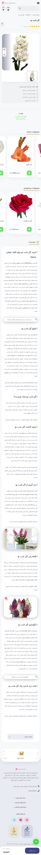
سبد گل (35, 474)
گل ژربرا (14, 386)
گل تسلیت (12, 298)
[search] (19, 8)
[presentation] (39, 755)
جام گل (23, 474)
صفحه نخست (35, 15)
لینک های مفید (20, 798)
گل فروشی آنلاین (11, 301)
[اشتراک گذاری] (4, 54)
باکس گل (29, 474)
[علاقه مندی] (4, 49)
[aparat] (27, 820)
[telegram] (14, 820)
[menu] (37, 3)
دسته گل (11, 308)
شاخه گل (28, 15)
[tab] (33, 242)
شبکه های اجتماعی (20, 807)
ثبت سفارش (32, 851)
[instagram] (20, 820)
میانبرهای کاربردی (20, 803)
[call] (36, 842)
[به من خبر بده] (4, 52)
